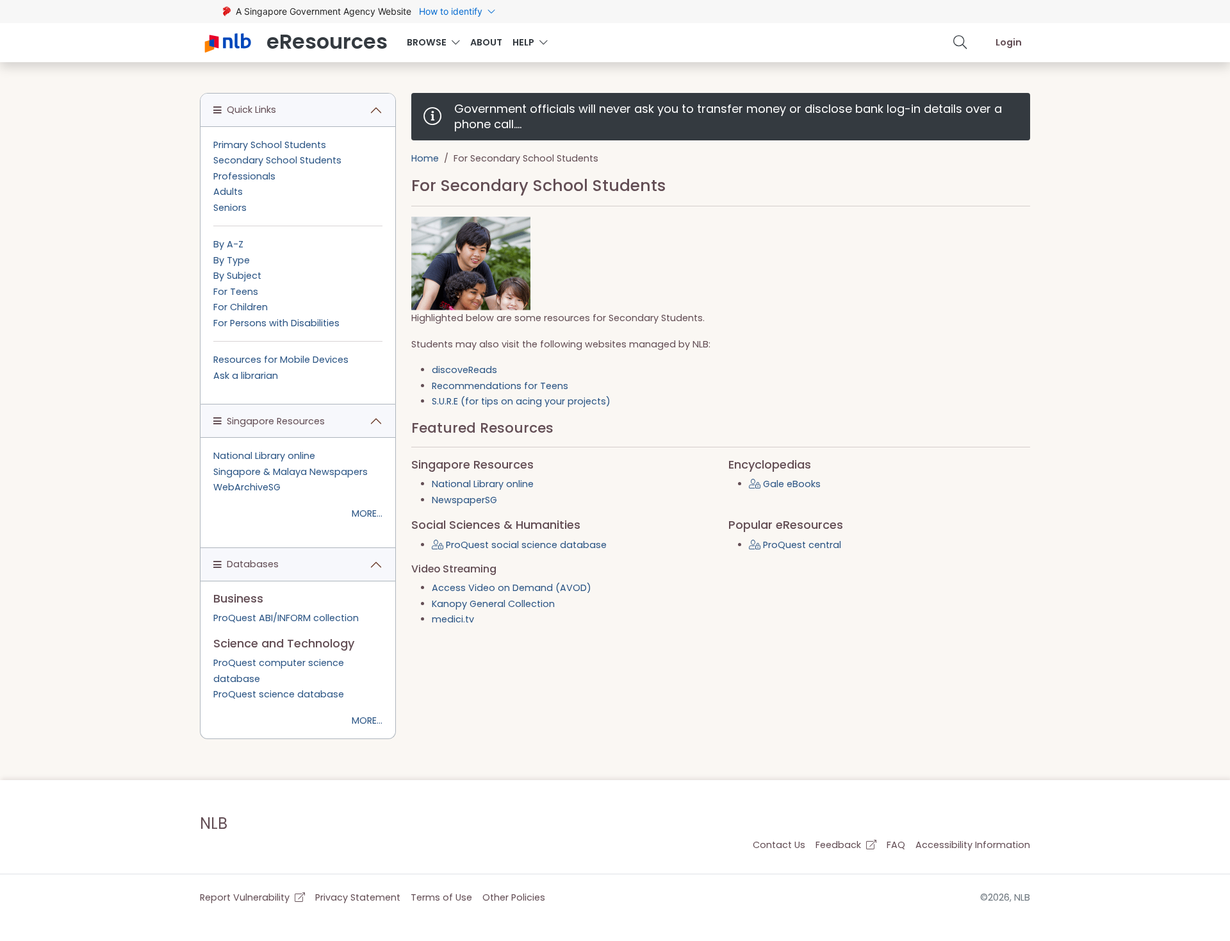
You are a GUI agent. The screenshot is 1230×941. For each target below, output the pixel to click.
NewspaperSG (464, 500)
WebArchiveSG (247, 487)
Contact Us (779, 844)
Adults (228, 191)
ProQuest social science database (525, 544)
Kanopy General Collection (493, 603)
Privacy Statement (357, 897)
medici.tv (453, 619)
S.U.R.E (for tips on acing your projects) (521, 401)
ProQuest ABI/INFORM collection (286, 618)
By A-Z (228, 244)
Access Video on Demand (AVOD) (511, 587)
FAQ (896, 844)
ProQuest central (800, 544)
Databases (253, 564)
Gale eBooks (790, 484)
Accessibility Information (972, 844)
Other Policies (513, 897)
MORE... (367, 513)
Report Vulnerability (246, 897)
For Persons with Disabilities (276, 323)
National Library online (483, 484)
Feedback (840, 844)
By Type (231, 260)
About (486, 42)
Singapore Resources (276, 421)
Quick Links (251, 109)
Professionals (244, 176)
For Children (240, 307)
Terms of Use (441, 897)
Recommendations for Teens (500, 385)
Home (425, 158)
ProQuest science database (278, 694)
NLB (213, 823)
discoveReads (464, 369)
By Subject (237, 275)
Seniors (230, 207)
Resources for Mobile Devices (280, 359)
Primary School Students (269, 144)
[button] (960, 42)
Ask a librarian (245, 375)
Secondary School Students (277, 160)
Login (1009, 42)
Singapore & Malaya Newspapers (290, 471)
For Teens (235, 291)
